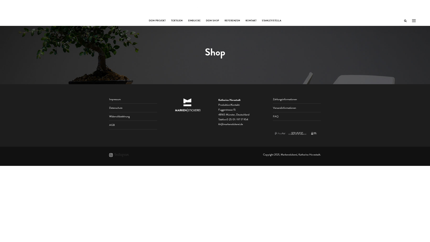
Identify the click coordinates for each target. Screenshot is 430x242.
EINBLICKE (194, 20)
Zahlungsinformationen (285, 99)
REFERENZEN (232, 20)
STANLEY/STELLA (271, 20)
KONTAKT (251, 20)
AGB (112, 125)
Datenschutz (115, 108)
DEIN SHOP (212, 20)
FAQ (275, 116)
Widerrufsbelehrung (119, 116)
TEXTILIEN (177, 20)
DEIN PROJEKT (157, 20)
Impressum (115, 99)
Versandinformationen (284, 108)
